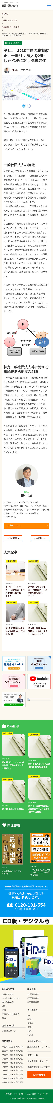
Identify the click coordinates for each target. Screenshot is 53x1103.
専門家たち (32, 1010)
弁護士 (30, 1019)
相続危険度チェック (36, 1041)
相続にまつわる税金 (10, 27)
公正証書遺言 (33, 998)
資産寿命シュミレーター (38, 1067)
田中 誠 (15, 70)
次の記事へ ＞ (40, 538)
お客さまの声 (8, 1025)
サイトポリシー (19, 1094)
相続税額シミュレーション (38, 1048)
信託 (4, 1006)
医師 (29, 1031)
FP (28, 1015)
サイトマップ (43, 1094)
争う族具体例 (8, 1002)
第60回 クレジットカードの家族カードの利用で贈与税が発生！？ (37, 591)
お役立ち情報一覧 (9, 20)
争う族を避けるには (10, 998)
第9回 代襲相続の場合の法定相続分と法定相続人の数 (15, 631)
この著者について (13, 525)
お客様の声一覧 (8, 1031)
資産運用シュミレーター (38, 1061)
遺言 (4, 1018)
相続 (4, 1010)
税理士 (30, 1027)
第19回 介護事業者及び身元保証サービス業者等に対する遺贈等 (39, 809)
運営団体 (9, 1094)
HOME (5, 14)
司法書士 (31, 1023)
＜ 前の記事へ (13, 538)
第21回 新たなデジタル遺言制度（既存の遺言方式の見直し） (13, 765)
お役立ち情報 (11, 561)
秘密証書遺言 (33, 1002)
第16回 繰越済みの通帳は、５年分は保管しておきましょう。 (37, 631)
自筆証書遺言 (33, 994)
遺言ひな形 (32, 1055)
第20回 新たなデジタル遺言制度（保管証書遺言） (39, 765)
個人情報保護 (31, 1094)
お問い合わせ (39, 1074)
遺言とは (31, 989)
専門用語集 (7, 1041)
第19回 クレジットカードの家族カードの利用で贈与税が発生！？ (15, 591)
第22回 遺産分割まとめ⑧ (13, 809)
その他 (30, 1035)
